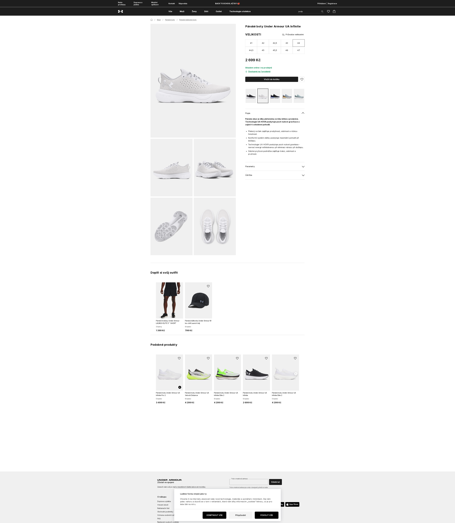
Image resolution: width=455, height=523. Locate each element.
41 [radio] (251, 43)
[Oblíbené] (328, 11)
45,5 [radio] (275, 50)
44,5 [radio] (251, 50)
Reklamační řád (163, 508)
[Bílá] (262, 96)
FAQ (159, 519)
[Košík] (334, 11)
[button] (302, 79)
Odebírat (275, 482)
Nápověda (183, 3)
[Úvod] (151, 20)
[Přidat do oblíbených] (179, 286)
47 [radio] (298, 50)
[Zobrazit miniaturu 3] (171, 226)
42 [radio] (263, 43)
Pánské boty (170, 20)
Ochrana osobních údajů (166, 515)
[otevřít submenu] (174, 11)
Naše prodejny (121, 3)
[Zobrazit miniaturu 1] (171, 167)
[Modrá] (287, 96)
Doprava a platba (138, 3)
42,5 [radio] (275, 43)
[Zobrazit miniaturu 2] (215, 167)
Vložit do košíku (272, 79)
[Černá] (250, 96)
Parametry (250, 166)
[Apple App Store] (292, 504)
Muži (159, 20)
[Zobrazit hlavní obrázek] (193, 81)
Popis (247, 113)
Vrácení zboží (162, 505)
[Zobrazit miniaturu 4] (215, 226)
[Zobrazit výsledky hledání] (322, 11)
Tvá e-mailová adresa (239, 479)
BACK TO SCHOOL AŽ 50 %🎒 (227, 3)
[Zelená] (299, 96)
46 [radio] (286, 50)
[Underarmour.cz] (120, 11)
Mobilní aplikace (155, 3)
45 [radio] (263, 50)
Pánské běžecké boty (188, 20)
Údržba (248, 175)
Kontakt (171, 3)
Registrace (332, 3)
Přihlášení (321, 3)
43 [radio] (287, 43)
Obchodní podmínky (165, 512)
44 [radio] (298, 43)
